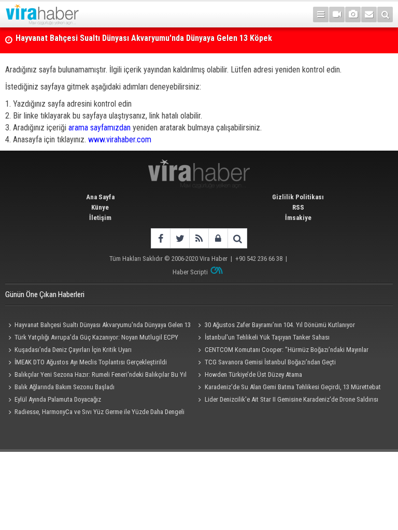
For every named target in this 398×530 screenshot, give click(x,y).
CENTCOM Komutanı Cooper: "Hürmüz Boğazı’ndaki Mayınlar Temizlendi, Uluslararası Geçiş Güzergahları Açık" (281, 351)
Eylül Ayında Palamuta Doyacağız (58, 399)
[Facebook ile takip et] (160, 238)
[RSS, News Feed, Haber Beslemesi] (198, 238)
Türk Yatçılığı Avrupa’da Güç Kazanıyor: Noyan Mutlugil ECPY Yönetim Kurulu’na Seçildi (91, 338)
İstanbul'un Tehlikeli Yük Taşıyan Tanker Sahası (267, 337)
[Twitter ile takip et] (179, 238)
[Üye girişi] (218, 238)
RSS (298, 207)
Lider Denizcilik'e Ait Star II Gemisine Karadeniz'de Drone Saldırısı (291, 399)
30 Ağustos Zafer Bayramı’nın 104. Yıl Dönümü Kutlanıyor (115, 48)
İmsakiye (298, 218)
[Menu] (321, 14)
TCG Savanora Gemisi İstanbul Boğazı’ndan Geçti (270, 362)
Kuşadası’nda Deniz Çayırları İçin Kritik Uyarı (73, 350)
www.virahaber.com (119, 139)
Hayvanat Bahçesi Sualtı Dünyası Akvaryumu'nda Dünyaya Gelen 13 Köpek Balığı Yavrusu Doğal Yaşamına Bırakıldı (98, 326)
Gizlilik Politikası (298, 197)
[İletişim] (369, 14)
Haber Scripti (190, 272)
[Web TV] (337, 14)
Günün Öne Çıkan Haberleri (44, 294)
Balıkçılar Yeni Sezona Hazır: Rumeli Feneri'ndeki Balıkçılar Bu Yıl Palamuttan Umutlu (96, 376)
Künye (100, 207)
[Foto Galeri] (353, 14)
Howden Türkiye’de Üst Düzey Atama (253, 374)
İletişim (100, 218)
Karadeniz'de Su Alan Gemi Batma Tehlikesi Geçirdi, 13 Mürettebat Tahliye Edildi (288, 388)
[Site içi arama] (385, 14)
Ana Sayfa (100, 197)
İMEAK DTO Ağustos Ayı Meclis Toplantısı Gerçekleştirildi (91, 362)
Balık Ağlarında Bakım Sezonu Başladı (65, 387)
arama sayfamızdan (99, 127)
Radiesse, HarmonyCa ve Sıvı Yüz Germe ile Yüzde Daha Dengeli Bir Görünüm (94, 413)
